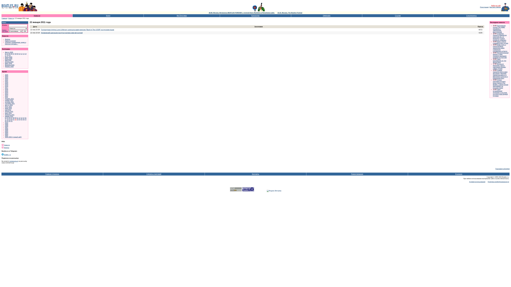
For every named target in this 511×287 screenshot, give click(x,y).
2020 (6, 83)
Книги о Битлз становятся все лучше (500, 42)
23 (10, 55)
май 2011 (8, 110)
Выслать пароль (495, 7)
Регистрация (484, 7)
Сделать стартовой (154, 174)
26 (23, 119)
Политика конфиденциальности (498, 182)
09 (17, 54)
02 (6, 54)
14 (25, 54)
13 (23, 54)
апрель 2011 (9, 111)
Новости (37, 16)
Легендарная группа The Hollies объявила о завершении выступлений (499, 29)
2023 (6, 78)
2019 (6, 84)
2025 (6, 75)
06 (12, 54)
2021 (6, 81)
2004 (6, 132)
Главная (4, 18)
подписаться (13, 161)
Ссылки (398, 16)
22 (16, 119)
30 (10, 121)
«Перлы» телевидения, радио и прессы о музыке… (15, 43)
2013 (6, 94)
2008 (6, 126)
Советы (4, 30)
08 (16, 54)
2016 (6, 89)
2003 (6, 134)
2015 (6, 91)
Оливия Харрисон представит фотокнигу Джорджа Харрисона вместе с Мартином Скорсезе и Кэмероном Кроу (500, 74)
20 (12, 119)
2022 (6, 79)
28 (6, 121)
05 (10, 54)
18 (8, 119)
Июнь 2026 (8, 58)
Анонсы (7, 39)
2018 (6, 86)
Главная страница (52, 174)
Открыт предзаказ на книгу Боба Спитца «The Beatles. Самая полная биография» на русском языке (500, 84)
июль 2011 (8, 106)
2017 (6, 87)
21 (14, 119)
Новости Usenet (10, 41)
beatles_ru (7, 154)
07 (14, 54)
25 (21, 119)
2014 (6, 92)
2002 (6, 135)
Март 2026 (8, 63)
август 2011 (9, 105)
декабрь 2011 (9, 99)
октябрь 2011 (9, 102)
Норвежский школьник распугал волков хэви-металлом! (62, 33)
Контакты (255, 174)
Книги (108, 16)
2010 (6, 122)
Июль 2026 (8, 57)
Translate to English (502, 169)
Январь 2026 (9, 66)
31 (12, 121)
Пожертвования (357, 174)
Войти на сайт (496, 5)
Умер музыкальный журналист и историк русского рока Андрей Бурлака (500, 93)
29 (8, 121)
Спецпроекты (471, 16)
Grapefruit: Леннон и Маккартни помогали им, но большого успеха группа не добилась (500, 37)
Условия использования (477, 182)
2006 (6, 129)
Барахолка (255, 16)
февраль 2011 (9, 114)
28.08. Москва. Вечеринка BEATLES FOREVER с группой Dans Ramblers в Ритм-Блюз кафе (242, 13)
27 (25, 119)
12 (21, 54)
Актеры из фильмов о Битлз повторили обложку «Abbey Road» (499, 66)
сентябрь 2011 (10, 103)
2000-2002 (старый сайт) (13, 137)
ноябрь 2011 (9, 100)
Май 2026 (8, 60)
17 (6, 55)
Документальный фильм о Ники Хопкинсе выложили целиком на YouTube (500, 55)
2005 (6, 130)
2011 (6, 97)
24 (19, 119)
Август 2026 (9, 52)
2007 (6, 127)
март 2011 (8, 113)
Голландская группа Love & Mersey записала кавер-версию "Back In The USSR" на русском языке (77, 30)
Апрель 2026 (9, 62)
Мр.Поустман (182, 16)
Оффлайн (326, 16)
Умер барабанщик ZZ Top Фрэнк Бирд (499, 60)
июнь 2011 (8, 108)
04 (8, 118)
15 (25, 118)
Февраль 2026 (9, 65)
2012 (6, 95)
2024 (6, 76)
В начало (458, 174)
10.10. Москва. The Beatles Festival (289, 13)
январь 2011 (9, 116)
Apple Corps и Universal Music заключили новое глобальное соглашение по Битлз (500, 48)
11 (17, 118)
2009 (6, 124)
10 (19, 54)
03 (8, 54)
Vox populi (5, 31)
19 (8, 55)
